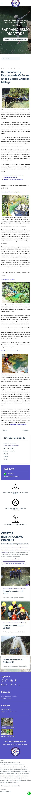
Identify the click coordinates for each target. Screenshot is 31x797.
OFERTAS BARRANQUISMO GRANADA (12, 536)
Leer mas (27, 786)
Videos (5, 459)
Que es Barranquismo (10, 443)
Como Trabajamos (9, 448)
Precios (6, 454)
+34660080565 (6, 709)
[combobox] (10, 58)
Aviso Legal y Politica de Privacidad (15, 742)
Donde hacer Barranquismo (11, 446)
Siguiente (25, 430)
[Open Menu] (2, 3)
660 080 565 (10, 474)
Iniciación (14, 344)
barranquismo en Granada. (12, 559)
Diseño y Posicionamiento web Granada (15, 744)
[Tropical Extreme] (29, 793)
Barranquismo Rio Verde (14, 550)
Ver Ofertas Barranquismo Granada (14, 563)
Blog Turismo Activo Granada (11, 685)
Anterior (5, 430)
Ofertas (6, 456)
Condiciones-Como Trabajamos (18, 424)
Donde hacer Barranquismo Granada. (17, 69)
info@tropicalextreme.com (11, 476)
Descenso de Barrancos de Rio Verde (17, 226)
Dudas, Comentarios (9, 451)
